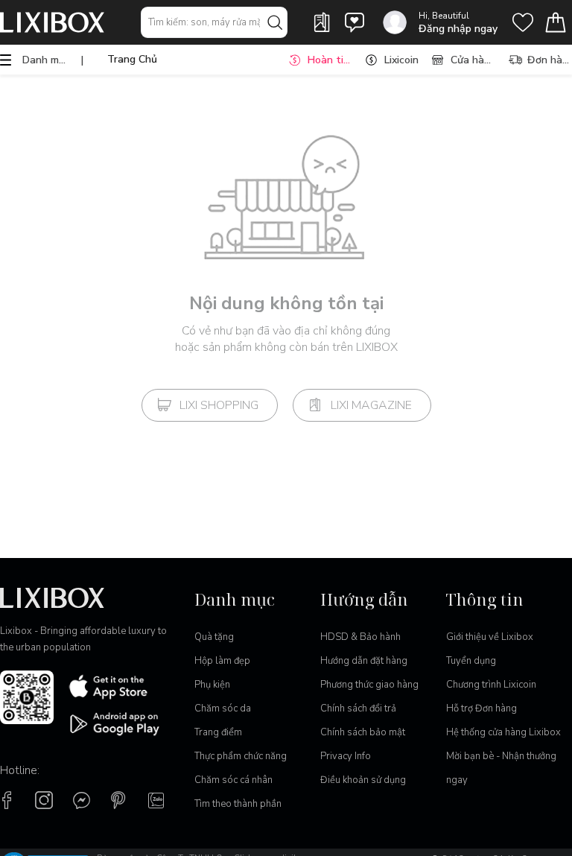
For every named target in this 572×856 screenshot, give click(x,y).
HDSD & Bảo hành (360, 637)
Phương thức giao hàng (369, 684)
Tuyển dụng (471, 661)
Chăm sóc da (222, 708)
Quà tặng (214, 637)
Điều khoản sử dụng (363, 780)
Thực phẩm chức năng (240, 756)
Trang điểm (218, 732)
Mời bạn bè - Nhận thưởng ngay (501, 768)
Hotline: (19, 770)
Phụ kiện (212, 684)
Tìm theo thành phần (238, 804)
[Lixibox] (52, 22)
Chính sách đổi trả (358, 708)
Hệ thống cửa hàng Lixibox (503, 732)
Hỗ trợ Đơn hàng (481, 708)
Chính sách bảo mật (362, 732)
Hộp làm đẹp (222, 661)
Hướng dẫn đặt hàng (363, 661)
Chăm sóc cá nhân (233, 780)
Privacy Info (345, 756)
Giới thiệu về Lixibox (489, 637)
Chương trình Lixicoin (491, 684)
